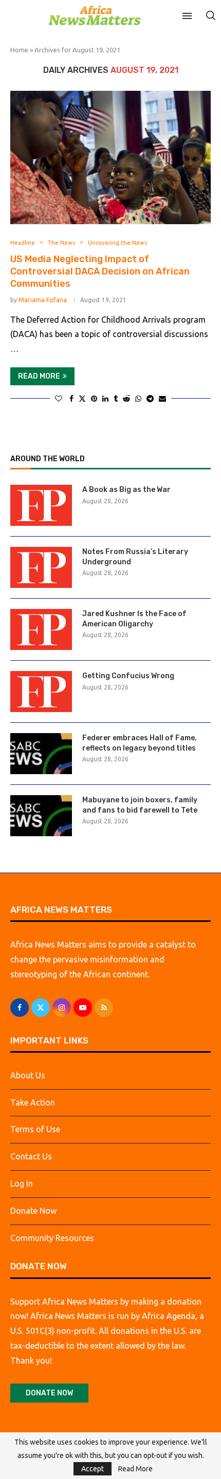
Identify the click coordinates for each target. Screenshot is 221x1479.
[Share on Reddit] (126, 399)
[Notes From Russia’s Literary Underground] (41, 567)
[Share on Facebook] (71, 399)
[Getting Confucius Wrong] (41, 691)
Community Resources (52, 1238)
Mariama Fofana (43, 300)
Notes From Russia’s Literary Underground (135, 556)
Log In (21, 1183)
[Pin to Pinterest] (94, 399)
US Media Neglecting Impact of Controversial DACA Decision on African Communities (100, 271)
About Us (27, 1075)
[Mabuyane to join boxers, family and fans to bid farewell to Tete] (41, 815)
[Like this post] (58, 399)
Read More (135, 1468)
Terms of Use (35, 1129)
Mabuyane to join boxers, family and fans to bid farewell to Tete (139, 805)
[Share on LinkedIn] (105, 399)
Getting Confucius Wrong (128, 676)
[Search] (211, 15)
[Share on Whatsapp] (138, 399)
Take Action (32, 1102)
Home (19, 49)
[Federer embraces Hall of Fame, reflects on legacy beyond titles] (41, 753)
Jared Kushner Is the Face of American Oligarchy (134, 618)
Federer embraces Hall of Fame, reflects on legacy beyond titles (139, 743)
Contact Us (31, 1156)
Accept (92, 1469)
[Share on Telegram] (150, 399)
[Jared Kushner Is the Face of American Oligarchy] (41, 629)
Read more (39, 376)
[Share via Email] (162, 399)
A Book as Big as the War (126, 489)
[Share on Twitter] (82, 398)
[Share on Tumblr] (116, 399)
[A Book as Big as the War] (41, 505)
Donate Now (33, 1210)
